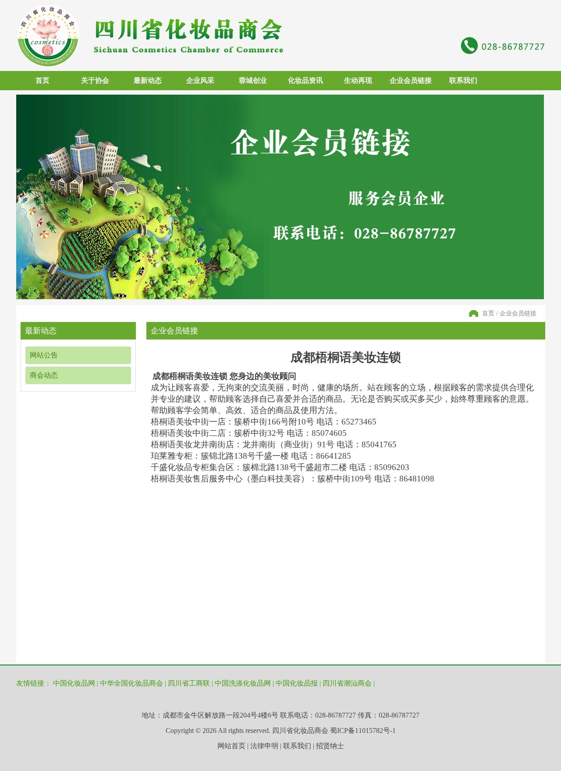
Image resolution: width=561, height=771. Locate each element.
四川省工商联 (189, 683)
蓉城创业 (253, 80)
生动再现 (358, 80)
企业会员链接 (411, 80)
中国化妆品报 (297, 683)
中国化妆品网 (74, 683)
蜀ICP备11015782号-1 (363, 730)
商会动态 (44, 375)
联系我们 (463, 80)
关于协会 (95, 80)
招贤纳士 (330, 746)
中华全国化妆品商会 (131, 683)
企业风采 (200, 80)
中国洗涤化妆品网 (243, 683)
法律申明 (264, 746)
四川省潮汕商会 (347, 683)
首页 (43, 80)
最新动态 (148, 80)
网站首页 (231, 746)
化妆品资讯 (305, 80)
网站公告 (44, 355)
